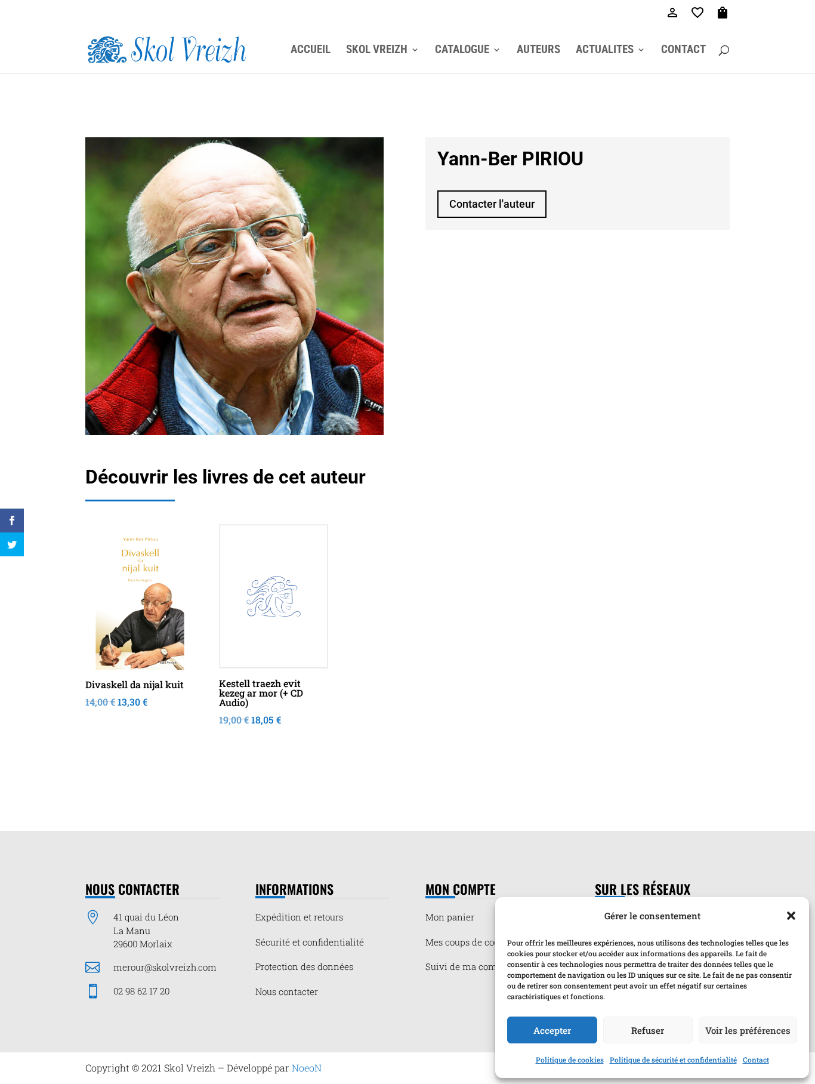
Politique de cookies (570, 1059)
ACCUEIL (311, 50)
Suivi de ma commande (476, 966)
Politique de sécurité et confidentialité (673, 1059)
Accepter (552, 1030)
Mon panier (449, 917)
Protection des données (304, 966)
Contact (756, 1059)
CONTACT (683, 50)
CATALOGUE (462, 50)
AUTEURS (538, 50)
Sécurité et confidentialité (309, 942)
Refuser (647, 1030)
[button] (791, 916)
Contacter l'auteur (492, 204)
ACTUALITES (605, 50)
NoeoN (307, 1067)
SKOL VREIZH (376, 50)
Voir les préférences (748, 1030)
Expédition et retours (299, 917)
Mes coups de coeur (466, 942)
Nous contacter (286, 991)
